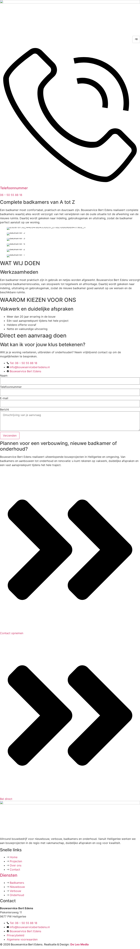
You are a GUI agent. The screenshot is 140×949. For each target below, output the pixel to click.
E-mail (4, 398)
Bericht (4, 409)
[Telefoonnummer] (70, 182)
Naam (4, 375)
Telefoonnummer (14, 188)
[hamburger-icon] (136, 39)
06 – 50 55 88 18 (11, 195)
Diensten (8, 875)
